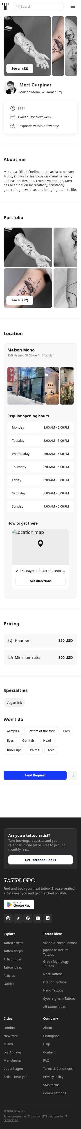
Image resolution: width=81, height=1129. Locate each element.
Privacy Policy (53, 1077)
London (9, 1028)
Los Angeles (13, 1052)
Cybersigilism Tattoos (59, 998)
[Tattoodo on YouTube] (37, 918)
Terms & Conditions (58, 1068)
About (47, 1028)
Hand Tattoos (53, 990)
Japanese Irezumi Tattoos (56, 952)
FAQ (46, 1060)
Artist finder (13, 959)
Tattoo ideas (13, 967)
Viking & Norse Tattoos (60, 943)
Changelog (51, 1036)
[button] (28, 247)
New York (11, 1036)
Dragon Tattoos (54, 982)
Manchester (13, 1060)
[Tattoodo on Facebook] (47, 918)
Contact (49, 1052)
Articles (9, 975)
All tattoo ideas (54, 1006)
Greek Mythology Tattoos (56, 963)
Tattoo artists (13, 943)
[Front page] (5, 6)
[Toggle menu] (72, 6)
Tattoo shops (13, 951)
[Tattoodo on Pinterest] (27, 918)
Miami (8, 1044)
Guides (9, 984)
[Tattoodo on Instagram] (8, 918)
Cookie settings (54, 1093)
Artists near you (15, 1077)
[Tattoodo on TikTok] (18, 918)
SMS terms (51, 1085)
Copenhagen (13, 1068)
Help (46, 1044)
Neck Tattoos (52, 974)
